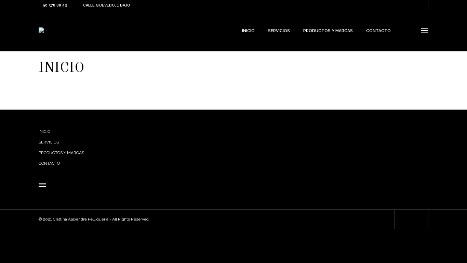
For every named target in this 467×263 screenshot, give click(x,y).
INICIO (44, 131)
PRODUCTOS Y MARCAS (61, 152)
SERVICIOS (49, 142)
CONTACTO (49, 163)
